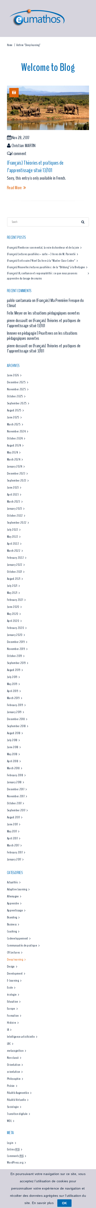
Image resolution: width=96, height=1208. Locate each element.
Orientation (13, 1065)
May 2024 (12, 452)
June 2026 (13, 375)
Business (12, 924)
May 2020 (12, 614)
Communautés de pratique (22, 945)
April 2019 (12, 691)
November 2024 (16, 431)
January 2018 (14, 782)
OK (64, 1203)
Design (11, 966)
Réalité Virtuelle (16, 1100)
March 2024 (13, 459)
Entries (13, 1149)
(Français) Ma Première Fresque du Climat (45, 303)
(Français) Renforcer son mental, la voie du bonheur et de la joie (43, 247)
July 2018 (12, 740)
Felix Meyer (15, 313)
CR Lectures (13, 952)
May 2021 (12, 593)
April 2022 (13, 543)
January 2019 (14, 712)
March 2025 (14, 424)
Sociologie (13, 1107)
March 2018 (13, 768)
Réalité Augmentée (18, 1093)
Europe (11, 1008)
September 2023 (16, 480)
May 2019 (12, 684)
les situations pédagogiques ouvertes (54, 313)
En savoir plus (43, 1203)
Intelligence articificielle (21, 1036)
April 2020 (13, 621)
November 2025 (16, 389)
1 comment (19, 153)
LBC (9, 1043)
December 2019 (16, 642)
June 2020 (13, 607)
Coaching (12, 931)
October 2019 (14, 656)
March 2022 (13, 550)
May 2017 (12, 831)
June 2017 (12, 824)
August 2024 (14, 445)
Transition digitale (17, 1114)
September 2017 (16, 810)
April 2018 (12, 761)
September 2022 (16, 522)
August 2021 (13, 579)
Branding (12, 917)
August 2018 (13, 733)
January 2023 (14, 508)
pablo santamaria (19, 300)
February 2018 (15, 775)
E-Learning (13, 980)
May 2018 (12, 754)
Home (9, 45)
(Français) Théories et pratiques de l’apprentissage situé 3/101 (43, 348)
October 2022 (15, 515)
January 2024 (14, 466)
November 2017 (15, 796)
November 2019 (16, 649)
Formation (13, 1015)
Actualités (12, 882)
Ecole (10, 987)
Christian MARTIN (24, 145)
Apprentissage (15, 910)
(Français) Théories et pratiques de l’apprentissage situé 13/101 (35, 166)
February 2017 (15, 852)
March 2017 (13, 845)
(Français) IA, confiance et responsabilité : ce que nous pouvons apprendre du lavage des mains (42, 276)
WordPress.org (15, 1162)
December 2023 (16, 473)
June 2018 (12, 747)
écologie (12, 994)
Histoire (11, 1022)
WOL (9, 1121)
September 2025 (17, 403)
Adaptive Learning (17, 889)
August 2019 (13, 670)
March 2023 (13, 501)
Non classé (13, 1058)
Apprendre (13, 903)
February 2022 (15, 557)
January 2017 (14, 859)
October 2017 (14, 803)
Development (15, 973)
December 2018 (16, 719)
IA (8, 1029)
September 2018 (16, 726)
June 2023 (13, 487)
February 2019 (15, 705)
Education (12, 1001)
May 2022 (12, 536)
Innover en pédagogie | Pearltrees (30, 333)
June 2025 (13, 417)
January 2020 (15, 635)
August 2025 (14, 410)
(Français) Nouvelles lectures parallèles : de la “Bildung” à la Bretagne (46, 267)
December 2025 (16, 382)
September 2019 (16, 663)
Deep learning (15, 959)
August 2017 (13, 817)
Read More (14, 187)
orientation (13, 1072)
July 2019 (12, 677)
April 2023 (13, 494)
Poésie (11, 1086)
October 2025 (15, 396)
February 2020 (15, 628)
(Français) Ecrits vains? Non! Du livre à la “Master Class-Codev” (41, 260)
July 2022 (12, 529)
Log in (10, 1143)
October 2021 (14, 572)
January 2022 (14, 564)
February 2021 (15, 600)
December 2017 (15, 789)
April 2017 (12, 838)
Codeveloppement (17, 938)
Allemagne (13, 896)
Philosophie (14, 1079)
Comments (15, 1156)
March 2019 (13, 698)
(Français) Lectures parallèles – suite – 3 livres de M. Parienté (41, 254)
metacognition (15, 1050)
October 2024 (15, 438)
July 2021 (12, 586)
